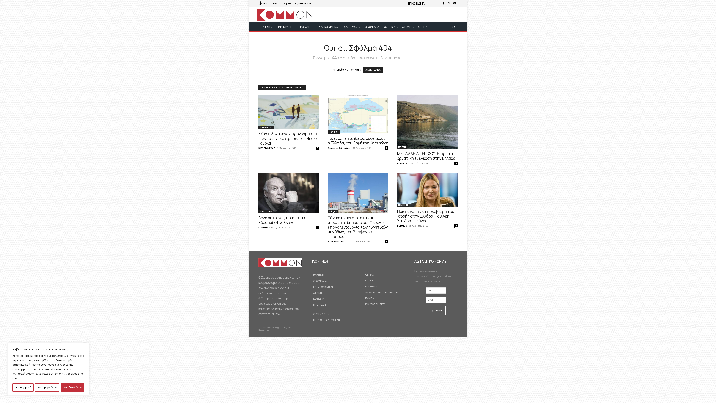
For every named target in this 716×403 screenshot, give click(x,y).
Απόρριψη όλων (47, 387)
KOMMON (402, 163)
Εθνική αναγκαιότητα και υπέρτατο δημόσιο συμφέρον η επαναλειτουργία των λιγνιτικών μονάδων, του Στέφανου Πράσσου (358, 227)
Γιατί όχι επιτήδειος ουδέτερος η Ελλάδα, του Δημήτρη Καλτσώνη (358, 141)
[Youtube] (455, 3)
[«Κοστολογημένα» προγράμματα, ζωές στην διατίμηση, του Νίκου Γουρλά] (288, 112)
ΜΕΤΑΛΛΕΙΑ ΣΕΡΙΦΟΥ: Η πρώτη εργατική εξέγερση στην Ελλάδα (426, 156)
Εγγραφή (436, 310)
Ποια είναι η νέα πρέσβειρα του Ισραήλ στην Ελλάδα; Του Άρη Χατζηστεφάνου (425, 216)
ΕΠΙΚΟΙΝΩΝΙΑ (416, 3)
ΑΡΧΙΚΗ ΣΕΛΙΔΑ (373, 69)
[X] (449, 3)
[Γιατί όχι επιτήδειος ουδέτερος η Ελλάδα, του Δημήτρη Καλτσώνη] (358, 114)
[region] (48, 369)
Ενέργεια (333, 211)
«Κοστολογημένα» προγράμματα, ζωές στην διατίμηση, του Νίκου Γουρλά (288, 138)
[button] (453, 27)
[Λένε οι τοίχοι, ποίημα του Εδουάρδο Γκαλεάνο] (288, 193)
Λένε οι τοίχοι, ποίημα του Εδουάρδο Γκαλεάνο (282, 220)
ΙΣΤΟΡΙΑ (402, 147)
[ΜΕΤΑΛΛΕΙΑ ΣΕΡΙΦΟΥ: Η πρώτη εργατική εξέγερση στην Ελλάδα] (427, 122)
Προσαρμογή (23, 387)
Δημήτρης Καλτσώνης (339, 147)
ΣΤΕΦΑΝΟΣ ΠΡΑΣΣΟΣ (339, 241)
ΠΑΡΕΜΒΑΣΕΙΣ (266, 127)
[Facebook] (443, 3)
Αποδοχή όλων (72, 387)
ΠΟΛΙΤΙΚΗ (333, 132)
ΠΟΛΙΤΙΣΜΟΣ (266, 211)
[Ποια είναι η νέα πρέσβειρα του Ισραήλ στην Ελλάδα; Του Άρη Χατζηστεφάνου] (427, 190)
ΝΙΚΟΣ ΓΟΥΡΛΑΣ (266, 148)
